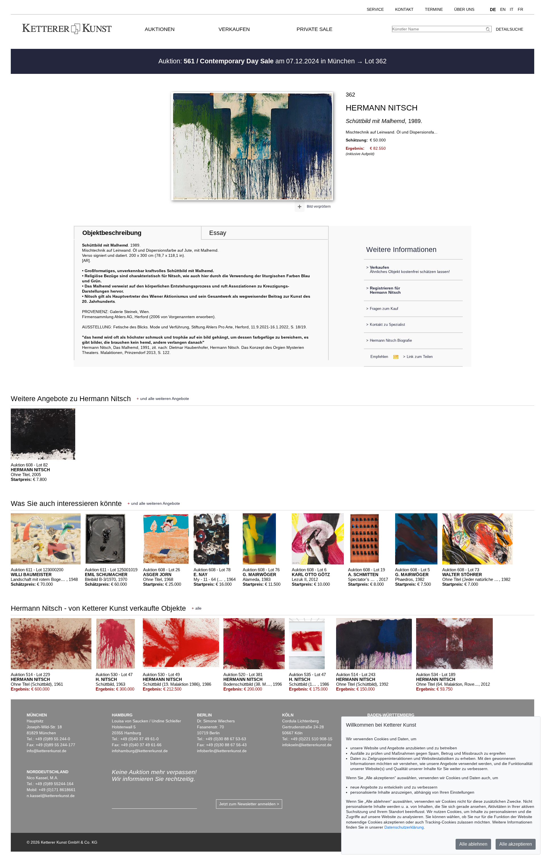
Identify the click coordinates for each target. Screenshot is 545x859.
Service (375, 9)
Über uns (464, 9)
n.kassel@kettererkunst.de (51, 795)
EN (503, 9)
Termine (434, 9)
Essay (217, 232)
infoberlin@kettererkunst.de (222, 751)
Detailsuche (509, 29)
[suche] (488, 29)
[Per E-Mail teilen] (394, 357)
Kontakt (404, 9)
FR (520, 9)
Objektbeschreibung (111, 232)
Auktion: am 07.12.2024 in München (257, 61)
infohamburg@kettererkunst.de (140, 751)
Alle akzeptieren (515, 844)
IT (511, 9)
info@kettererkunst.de (46, 751)
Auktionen (160, 29)
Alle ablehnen (473, 844)
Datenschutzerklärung (404, 827)
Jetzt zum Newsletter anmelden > (249, 804)
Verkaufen (234, 29)
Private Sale (314, 29)
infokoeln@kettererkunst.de (307, 745)
